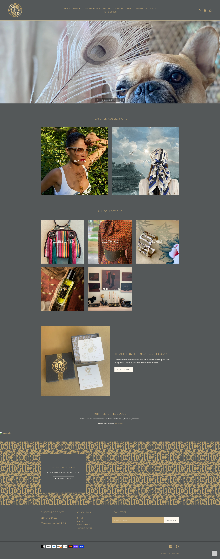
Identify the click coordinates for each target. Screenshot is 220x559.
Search (80, 518)
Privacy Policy (83, 524)
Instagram (119, 424)
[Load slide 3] (107, 100)
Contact (80, 521)
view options (123, 369)
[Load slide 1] (102, 100)
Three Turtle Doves (172, 553)
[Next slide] (116, 100)
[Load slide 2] (105, 100)
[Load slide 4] (109, 100)
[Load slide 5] (112, 100)
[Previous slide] (97, 100)
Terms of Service (84, 528)
